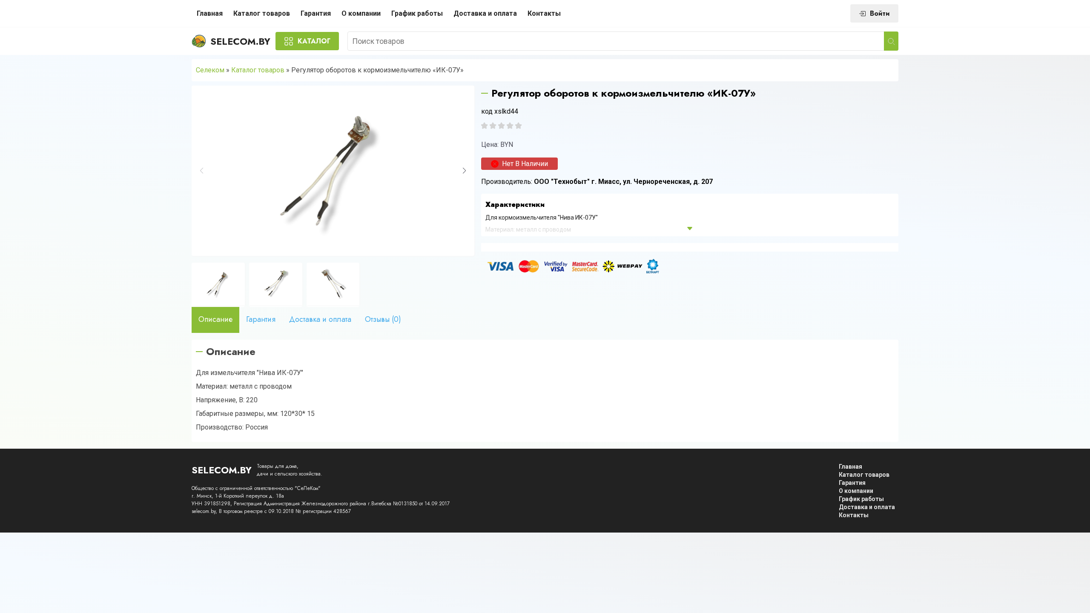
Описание (215, 319)
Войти (880, 13)
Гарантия (316, 13)
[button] (464, 170)
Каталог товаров (261, 13)
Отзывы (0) (383, 319)
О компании (361, 13)
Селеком (210, 70)
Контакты (544, 13)
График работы (417, 13)
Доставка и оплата (485, 13)
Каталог (314, 41)
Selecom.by (240, 41)
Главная (210, 13)
